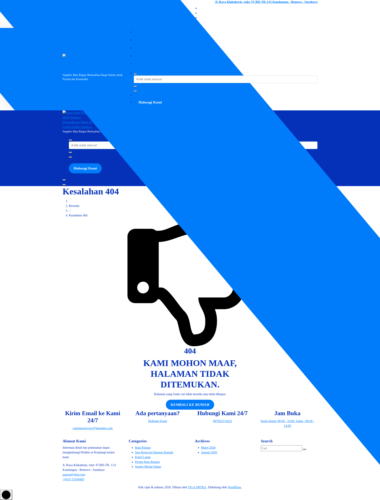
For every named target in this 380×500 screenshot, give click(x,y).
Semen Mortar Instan (148, 466)
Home (141, 31)
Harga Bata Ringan (149, 39)
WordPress (234, 487)
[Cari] (304, 449)
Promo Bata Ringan (147, 462)
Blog (140, 63)
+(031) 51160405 (73, 479)
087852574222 (72, 7)
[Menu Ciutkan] (64, 180)
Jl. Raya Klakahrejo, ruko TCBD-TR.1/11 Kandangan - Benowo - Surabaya (266, 2)
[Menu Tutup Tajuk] (64, 184)
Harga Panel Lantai (149, 55)
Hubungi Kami (150, 102)
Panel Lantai (143, 457)
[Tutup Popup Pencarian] (135, 91)
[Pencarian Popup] (135, 74)
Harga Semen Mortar (150, 47)
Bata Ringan (143, 447)
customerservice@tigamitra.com (84, 2)
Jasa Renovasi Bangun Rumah (154, 452)
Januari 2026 (209, 452)
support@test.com (74, 474)
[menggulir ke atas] (6, 495)
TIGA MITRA (197, 487)
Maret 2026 (208, 447)
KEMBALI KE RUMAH (190, 405)
